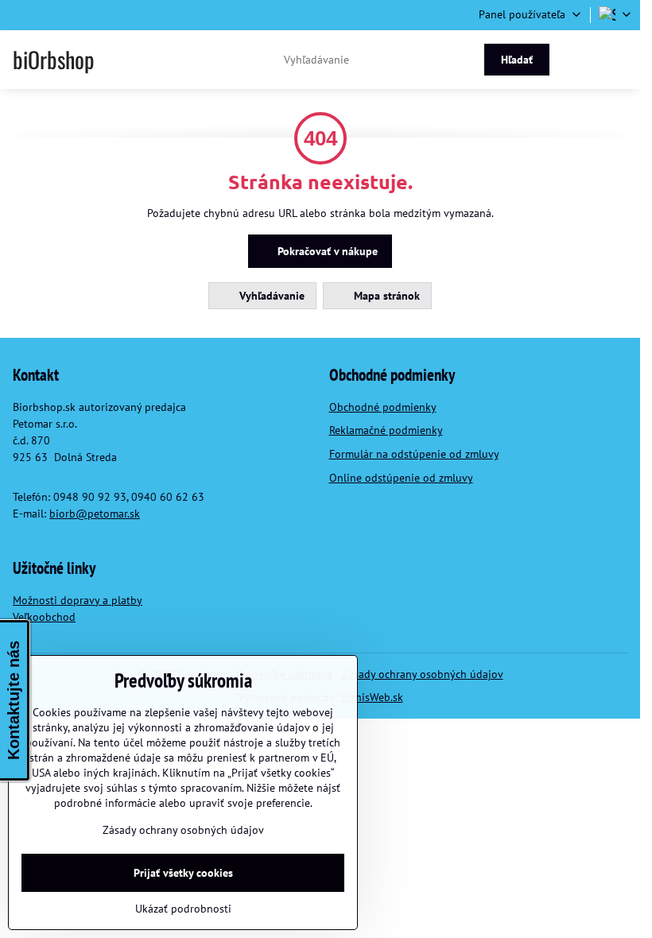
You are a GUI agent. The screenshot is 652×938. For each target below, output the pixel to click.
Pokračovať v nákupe (326, 251)
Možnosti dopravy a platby (77, 600)
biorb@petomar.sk (94, 513)
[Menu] (621, 60)
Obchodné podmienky (383, 407)
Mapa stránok (385, 296)
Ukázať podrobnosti (183, 908)
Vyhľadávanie (270, 296)
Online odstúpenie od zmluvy (401, 478)
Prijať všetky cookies (183, 873)
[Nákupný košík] (582, 60)
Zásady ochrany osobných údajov (422, 674)
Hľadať (517, 59)
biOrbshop (53, 59)
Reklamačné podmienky (386, 430)
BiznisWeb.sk (372, 697)
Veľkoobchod (44, 617)
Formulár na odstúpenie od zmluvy (414, 454)
